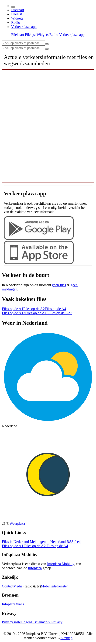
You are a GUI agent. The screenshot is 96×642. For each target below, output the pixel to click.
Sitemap (66, 638)
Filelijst (16, 14)
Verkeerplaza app (24, 27)
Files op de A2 (34, 309)
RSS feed (74, 542)
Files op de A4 (55, 309)
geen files (59, 285)
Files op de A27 (60, 313)
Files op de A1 (12, 309)
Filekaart (17, 10)
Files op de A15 (36, 313)
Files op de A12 (13, 313)
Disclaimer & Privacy (46, 622)
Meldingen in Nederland (48, 542)
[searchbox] (23, 43)
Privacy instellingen (16, 622)
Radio (15, 22)
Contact (7, 586)
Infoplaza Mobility (60, 564)
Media (18, 586)
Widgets (17, 18)
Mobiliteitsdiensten (55, 586)
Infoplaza (35, 568)
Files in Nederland (16, 542)
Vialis (20, 604)
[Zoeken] (47, 49)
